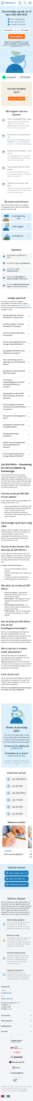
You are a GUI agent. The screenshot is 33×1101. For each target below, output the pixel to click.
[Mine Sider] (25, 3)
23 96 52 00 (25, 305)
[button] (30, 3)
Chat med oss (7, 999)
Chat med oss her (16, 755)
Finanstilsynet (23, 1091)
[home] (8, 2)
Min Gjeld (22, 140)
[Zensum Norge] (2, 1096)
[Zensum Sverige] (8, 1096)
